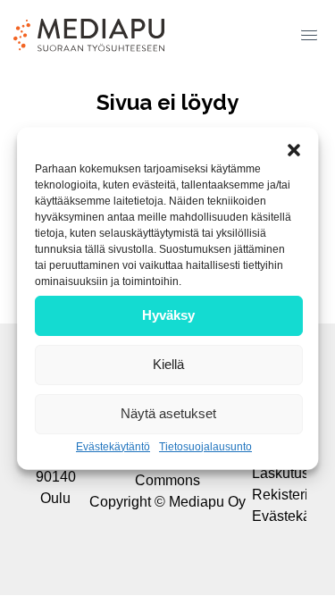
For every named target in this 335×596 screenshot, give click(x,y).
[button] (306, 28)
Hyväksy (168, 315)
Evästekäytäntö (113, 446)
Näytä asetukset (168, 413)
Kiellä (168, 364)
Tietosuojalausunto (205, 446)
